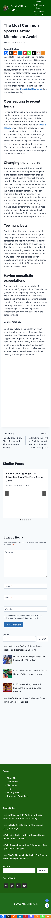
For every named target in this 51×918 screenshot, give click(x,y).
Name (8, 586)
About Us (11, 778)
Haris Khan (12, 485)
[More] (43, 53)
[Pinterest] (25, 53)
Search (6, 634)
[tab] (20, 519)
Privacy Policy (14, 792)
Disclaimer (12, 785)
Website (9, 609)
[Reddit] (15, 53)
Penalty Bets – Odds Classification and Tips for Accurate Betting (12, 441)
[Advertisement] (25, 732)
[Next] (44, 493)
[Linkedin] (20, 53)
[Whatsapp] (29, 53)
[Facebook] (6, 53)
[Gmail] (38, 53)
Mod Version (38, 4)
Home (38, 1)
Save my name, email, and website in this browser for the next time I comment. (24, 617)
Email (8, 597)
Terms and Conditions (17, 796)
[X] (11, 53)
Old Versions (38, 11)
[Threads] (34, 53)
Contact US (38, 14)
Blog (38, 8)
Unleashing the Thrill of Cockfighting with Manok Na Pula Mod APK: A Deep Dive (38, 441)
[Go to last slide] (7, 493)
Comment (10, 552)
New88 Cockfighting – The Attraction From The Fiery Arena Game (24, 477)
